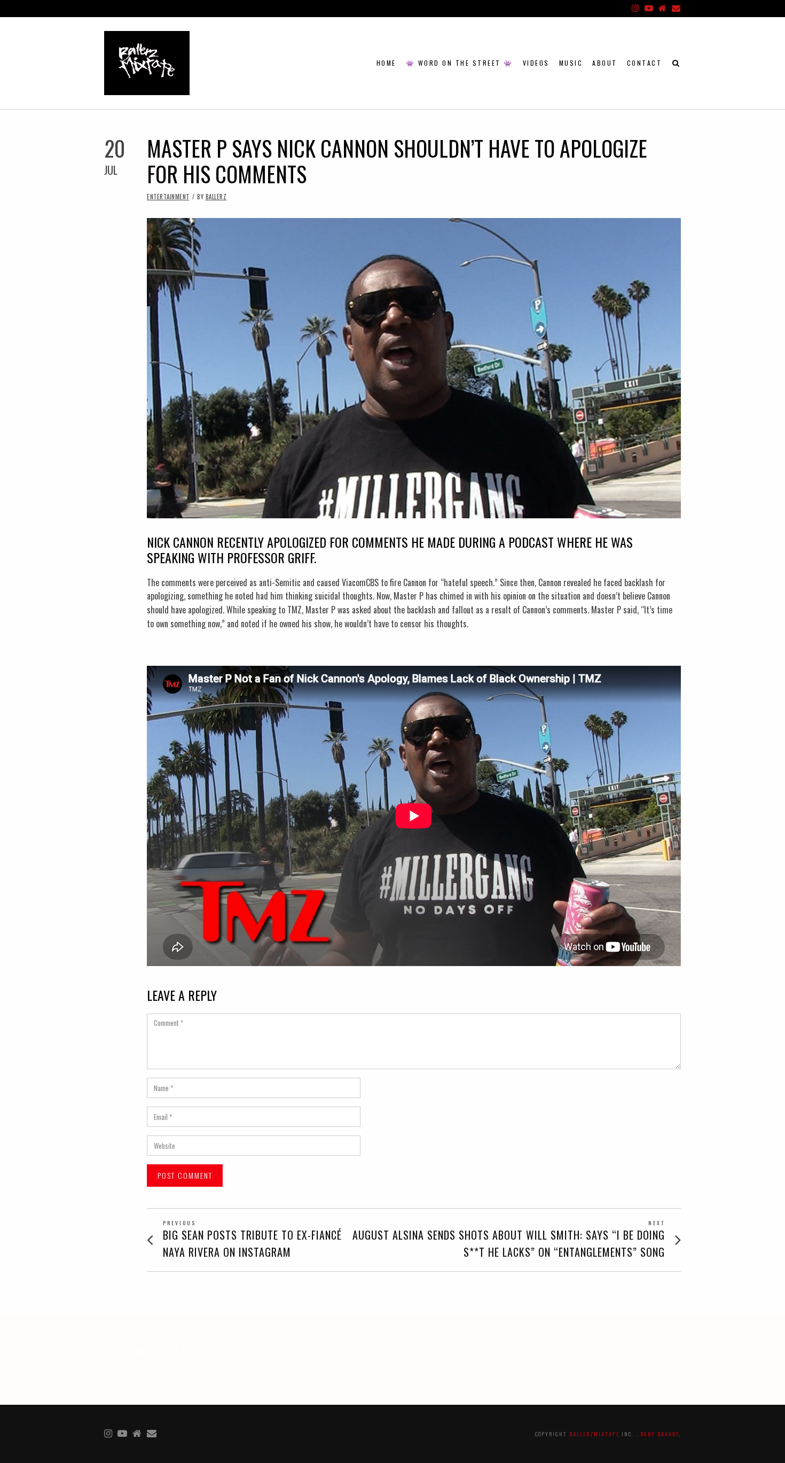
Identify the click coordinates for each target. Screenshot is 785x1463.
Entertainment (168, 196)
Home (386, 62)
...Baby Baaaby (657, 1434)
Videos (536, 62)
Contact (644, 62)
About (604, 62)
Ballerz (216, 196)
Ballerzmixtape (594, 1434)
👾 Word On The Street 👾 (459, 62)
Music (571, 62)
